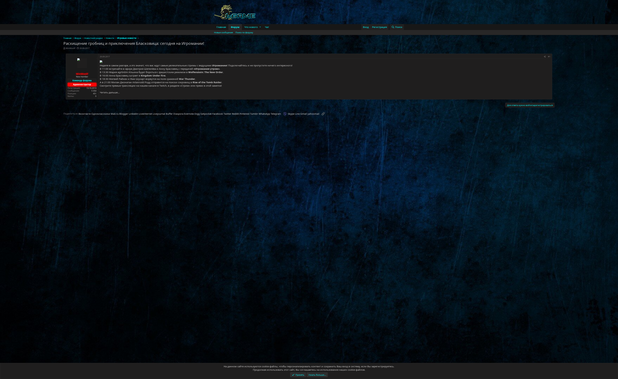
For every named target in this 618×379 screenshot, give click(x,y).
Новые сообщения (223, 32)
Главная (221, 27)
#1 (549, 56)
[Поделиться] (545, 57)
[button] (260, 27)
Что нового (251, 27)
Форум (235, 27)
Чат (267, 27)
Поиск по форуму (244, 32)
